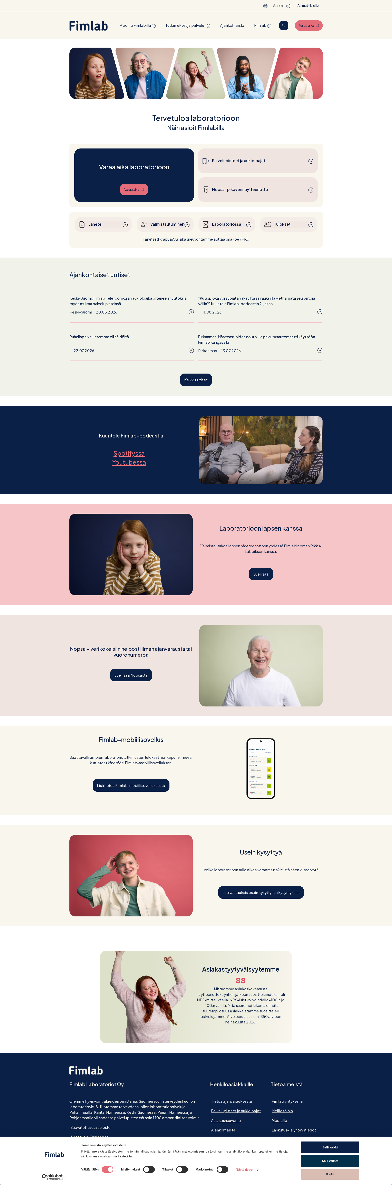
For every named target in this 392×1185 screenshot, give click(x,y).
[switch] (149, 1169)
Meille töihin (282, 1110)
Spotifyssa (131, 453)
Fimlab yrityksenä (287, 1101)
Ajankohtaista (232, 25)
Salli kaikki (330, 1147)
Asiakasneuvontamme (193, 239)
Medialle (279, 1120)
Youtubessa (131, 462)
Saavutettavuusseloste (90, 1127)
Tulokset (282, 224)
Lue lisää (261, 574)
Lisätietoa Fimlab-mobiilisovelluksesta (131, 785)
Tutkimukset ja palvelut (185, 25)
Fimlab (260, 25)
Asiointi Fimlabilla (135, 25)
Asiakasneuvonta (226, 1120)
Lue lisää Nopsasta (131, 675)
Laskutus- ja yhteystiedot (294, 1130)
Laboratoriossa (226, 224)
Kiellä (330, 1174)
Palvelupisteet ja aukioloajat (238, 160)
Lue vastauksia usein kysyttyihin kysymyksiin (261, 892)
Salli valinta (330, 1161)
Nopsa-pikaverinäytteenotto (240, 189)
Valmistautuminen (167, 224)
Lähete (94, 224)
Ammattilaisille (308, 5)
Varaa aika (311, 25)
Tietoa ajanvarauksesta (231, 1101)
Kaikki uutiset (195, 379)
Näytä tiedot (244, 1169)
